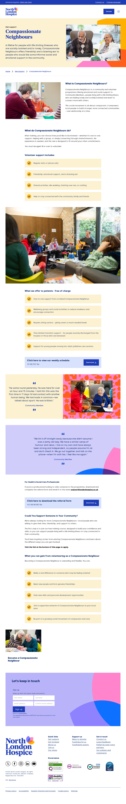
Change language (113, 2)
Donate (109, 11)
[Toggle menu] (118, 11)
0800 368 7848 (26, 2)
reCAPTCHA (32, 715)
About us (52, 745)
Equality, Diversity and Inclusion (43, 791)
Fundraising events (80, 745)
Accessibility (24, 791)
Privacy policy (11, 791)
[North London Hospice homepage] (12, 11)
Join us (51, 747)
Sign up (16, 690)
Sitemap (74, 791)
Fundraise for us (79, 742)
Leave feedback (103, 742)
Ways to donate (79, 739)
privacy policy (23, 713)
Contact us (99, 2)
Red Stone (12, 780)
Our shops (52, 750)
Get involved (53, 742)
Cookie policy (63, 791)
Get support (53, 739)
